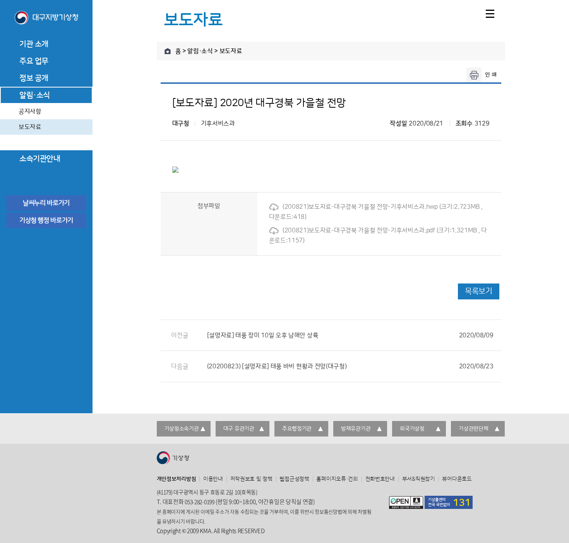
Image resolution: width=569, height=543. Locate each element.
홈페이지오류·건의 (337, 479)
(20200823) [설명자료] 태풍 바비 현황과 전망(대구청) (350, 366)
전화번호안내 (380, 479)
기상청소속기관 (182, 429)
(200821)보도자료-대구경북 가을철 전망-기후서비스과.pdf (359, 230)
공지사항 (30, 111)
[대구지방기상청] (46, 18)
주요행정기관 (297, 429)
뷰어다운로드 (456, 479)
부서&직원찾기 (418, 479)
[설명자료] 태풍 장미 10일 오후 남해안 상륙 (350, 335)
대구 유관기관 (238, 429)
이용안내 (213, 479)
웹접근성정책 (294, 479)
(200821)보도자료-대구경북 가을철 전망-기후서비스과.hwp (360, 206)
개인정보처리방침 (176, 479)
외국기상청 (412, 429)
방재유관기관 (355, 429)
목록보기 (478, 291)
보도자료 (30, 127)
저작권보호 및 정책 (251, 479)
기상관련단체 (473, 429)
